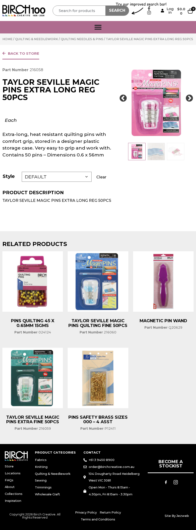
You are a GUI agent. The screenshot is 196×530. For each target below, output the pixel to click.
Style (9, 176)
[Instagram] (149, 13)
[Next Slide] (189, 98)
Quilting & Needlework (36, 39)
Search (117, 10)
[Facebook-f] (149, 8)
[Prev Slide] (123, 98)
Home (7, 39)
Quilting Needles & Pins (82, 39)
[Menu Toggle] (98, 27)
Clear (101, 177)
